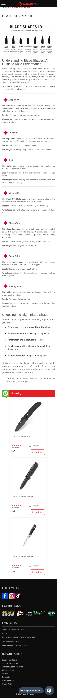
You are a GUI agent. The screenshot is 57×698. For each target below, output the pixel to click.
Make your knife (8, 680)
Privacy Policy (7, 684)
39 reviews (15, 447)
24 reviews (15, 567)
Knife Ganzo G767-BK (22, 557)
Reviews (5, 673)
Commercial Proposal (10, 663)
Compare (35, 446)
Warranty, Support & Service (12, 667)
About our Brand (8, 670)
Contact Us (6, 677)
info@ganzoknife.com (18, 629)
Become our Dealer (9, 660)
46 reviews (15, 507)
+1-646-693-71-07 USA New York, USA (19, 637)
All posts (5, 7)
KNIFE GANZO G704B (21, 437)
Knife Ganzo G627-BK (22, 497)
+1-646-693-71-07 (11, 641)
